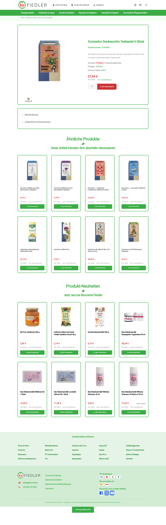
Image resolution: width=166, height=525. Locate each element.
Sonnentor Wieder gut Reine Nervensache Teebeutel (29, 189)
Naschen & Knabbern (88, 13)
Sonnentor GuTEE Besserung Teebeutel (132, 250)
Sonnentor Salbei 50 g (61, 249)
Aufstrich (21, 450)
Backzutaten (76, 459)
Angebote (100, 5)
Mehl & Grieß (104, 459)
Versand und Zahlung (53, 476)
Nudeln (101, 450)
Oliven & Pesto (23, 446)
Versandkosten (106, 80)
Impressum (49, 489)
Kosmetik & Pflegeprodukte (135, 13)
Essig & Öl (103, 446)
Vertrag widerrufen (83, 510)
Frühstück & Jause (46, 13)
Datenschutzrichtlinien (53, 480)
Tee (46, 459)
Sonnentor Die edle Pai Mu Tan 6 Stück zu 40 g (99, 250)
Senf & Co (102, 454)
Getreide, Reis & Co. (79, 446)
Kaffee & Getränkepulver (27, 459)
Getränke (129, 459)
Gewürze (75, 450)
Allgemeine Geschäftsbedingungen (58, 484)
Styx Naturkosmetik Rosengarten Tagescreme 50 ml (133, 333)
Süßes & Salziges (132, 454)
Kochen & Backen (66, 13)
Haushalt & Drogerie (110, 13)
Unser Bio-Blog (61, 5)
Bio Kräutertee (48, 17)
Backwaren (22, 454)
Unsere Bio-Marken (81, 5)
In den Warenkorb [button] (32, 206)
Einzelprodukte (27, 13)
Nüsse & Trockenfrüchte (135, 450)
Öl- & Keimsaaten (51, 454)
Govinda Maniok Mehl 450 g (98, 332)
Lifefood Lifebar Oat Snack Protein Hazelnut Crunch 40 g (65, 333)
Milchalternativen (51, 446)
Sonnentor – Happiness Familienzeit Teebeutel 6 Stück (98, 189)
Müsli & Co (49, 450)
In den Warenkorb (107, 87)
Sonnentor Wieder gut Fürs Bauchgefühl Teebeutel (63, 189)
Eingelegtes (76, 454)
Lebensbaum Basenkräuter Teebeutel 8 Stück (29, 250)
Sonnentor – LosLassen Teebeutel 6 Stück (133, 189)
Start (22, 17)
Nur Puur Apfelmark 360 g (29, 332)
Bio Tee (40, 17)
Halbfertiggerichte (133, 446)
